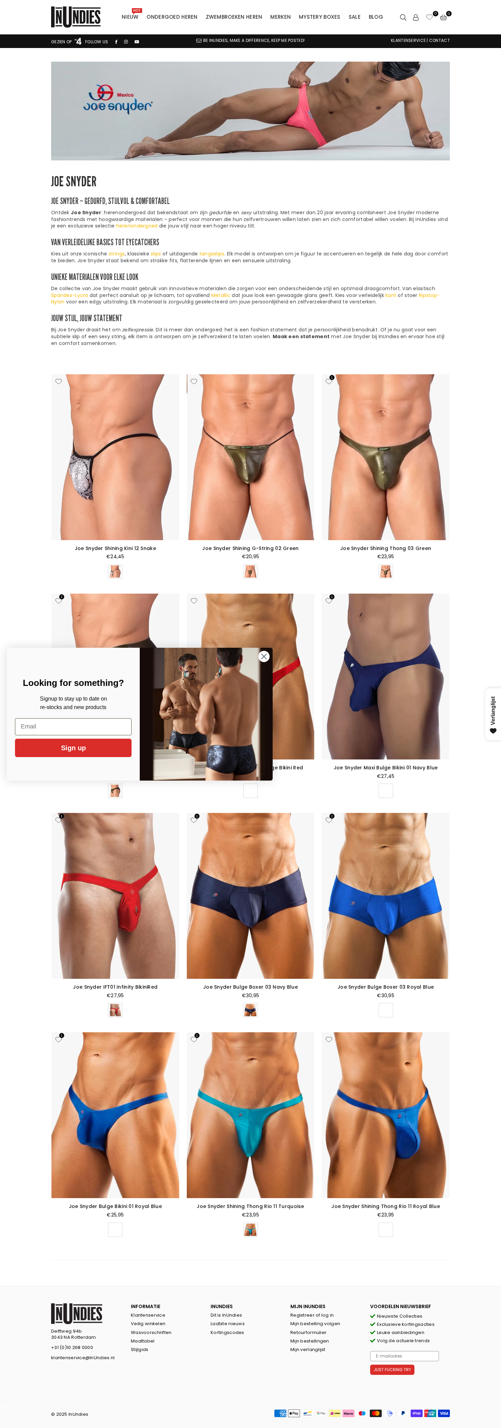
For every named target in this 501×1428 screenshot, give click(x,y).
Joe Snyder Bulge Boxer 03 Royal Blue (385, 987)
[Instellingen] (416, 17)
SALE (355, 16)
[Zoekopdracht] (403, 17)
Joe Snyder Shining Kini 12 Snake (115, 548)
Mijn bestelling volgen (315, 1323)
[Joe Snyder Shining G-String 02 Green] (251, 457)
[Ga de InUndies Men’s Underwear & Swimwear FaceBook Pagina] (116, 42)
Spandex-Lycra (69, 295)
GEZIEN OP (62, 42)
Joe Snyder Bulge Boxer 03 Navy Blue (250, 987)
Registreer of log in (312, 1315)
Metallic (220, 295)
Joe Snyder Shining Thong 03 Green (385, 548)
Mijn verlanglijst (307, 1349)
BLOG (376, 16)
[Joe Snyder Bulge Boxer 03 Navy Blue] (251, 896)
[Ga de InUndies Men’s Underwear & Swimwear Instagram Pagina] (126, 42)
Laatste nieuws (228, 1323)
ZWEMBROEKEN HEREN (234, 16)
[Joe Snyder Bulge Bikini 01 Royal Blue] (115, 1115)
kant (390, 295)
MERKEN (280, 16)
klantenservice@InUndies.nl (83, 1357)
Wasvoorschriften (151, 1332)
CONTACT (439, 40)
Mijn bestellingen (309, 1341)
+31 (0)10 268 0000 (72, 1347)
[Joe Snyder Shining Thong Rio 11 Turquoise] (251, 1115)
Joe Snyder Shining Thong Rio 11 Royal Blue (385, 1206)
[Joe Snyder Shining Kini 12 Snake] (115, 457)
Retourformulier (308, 1332)
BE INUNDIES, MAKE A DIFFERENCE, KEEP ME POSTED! (254, 40)
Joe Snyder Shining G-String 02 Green (250, 548)
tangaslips (212, 253)
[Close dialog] (264, 656)
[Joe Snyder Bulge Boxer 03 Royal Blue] (386, 896)
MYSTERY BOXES (319, 16)
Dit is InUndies (226, 1315)
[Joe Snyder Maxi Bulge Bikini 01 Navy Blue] (386, 676)
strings (117, 253)
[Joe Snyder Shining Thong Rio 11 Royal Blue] (386, 1115)
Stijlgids (140, 1349)
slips (156, 253)
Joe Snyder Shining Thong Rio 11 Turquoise (250, 1206)
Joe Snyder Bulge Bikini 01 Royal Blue (115, 1206)
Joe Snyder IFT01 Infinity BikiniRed (115, 987)
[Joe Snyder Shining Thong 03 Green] (386, 457)
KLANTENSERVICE (408, 40)
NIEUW (131, 15)
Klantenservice (148, 1315)
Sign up (73, 748)
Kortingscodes (227, 1332)
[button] (443, 17)
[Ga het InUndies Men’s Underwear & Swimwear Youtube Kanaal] (137, 42)
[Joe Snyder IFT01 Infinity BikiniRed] (115, 896)
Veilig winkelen (148, 1323)
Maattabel (143, 1341)
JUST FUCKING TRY (392, 1369)
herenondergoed (137, 225)
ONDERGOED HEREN (172, 16)
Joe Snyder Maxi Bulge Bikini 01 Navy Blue (386, 767)
